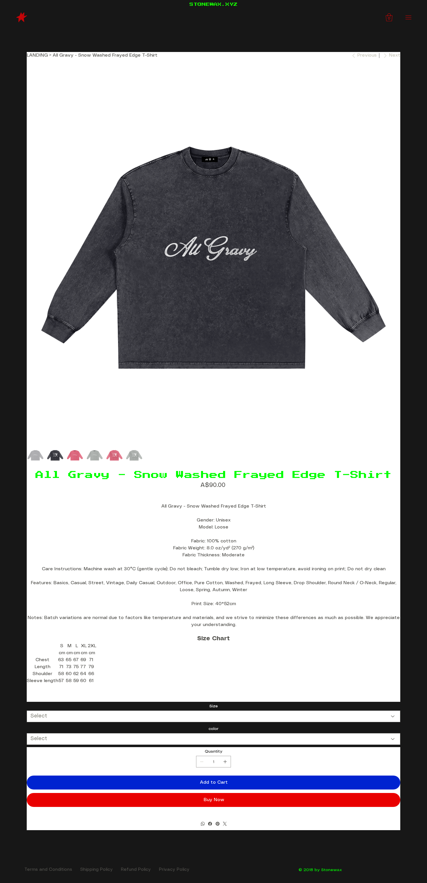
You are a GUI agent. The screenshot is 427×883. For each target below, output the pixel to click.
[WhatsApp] (202, 824)
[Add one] (225, 761)
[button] (389, 17)
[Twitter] (225, 824)
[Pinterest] (217, 824)
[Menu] (408, 17)
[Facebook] (210, 824)
